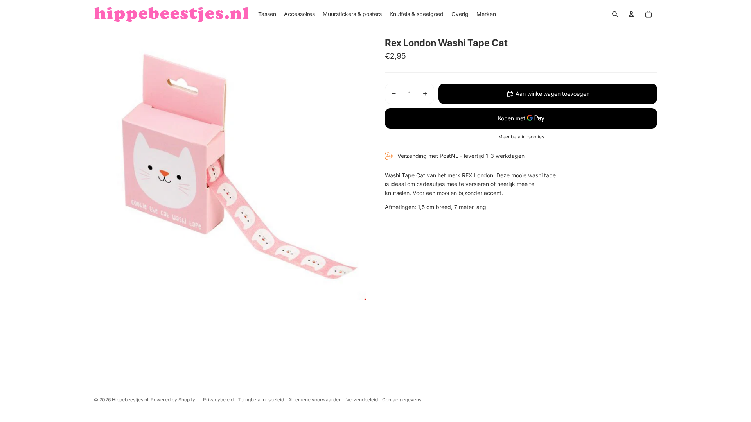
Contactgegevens (401, 399)
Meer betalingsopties (521, 136)
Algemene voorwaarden (314, 399)
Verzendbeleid (362, 399)
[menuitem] (267, 14)
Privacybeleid (218, 399)
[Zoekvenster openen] (614, 14)
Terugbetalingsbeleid (261, 399)
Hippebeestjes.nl (130, 399)
